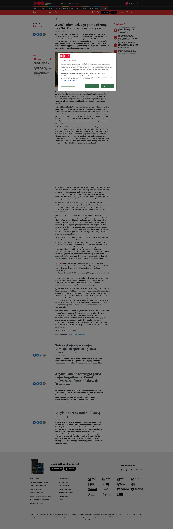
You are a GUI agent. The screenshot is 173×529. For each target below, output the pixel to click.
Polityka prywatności (73, 70)
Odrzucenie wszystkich (92, 86)
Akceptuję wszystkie (107, 86)
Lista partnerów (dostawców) (69, 80)
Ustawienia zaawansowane (68, 86)
